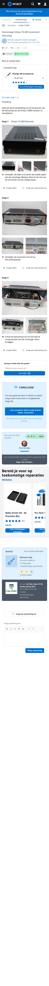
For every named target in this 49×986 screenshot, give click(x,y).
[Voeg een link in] (19, 629)
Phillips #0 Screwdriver (23, 73)
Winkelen (7, 479)
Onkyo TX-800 (24, 25)
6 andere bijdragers (29, 40)
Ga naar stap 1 (9, 97)
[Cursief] (11, 629)
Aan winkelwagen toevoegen (31, 87)
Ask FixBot (23, 373)
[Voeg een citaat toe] (23, 629)
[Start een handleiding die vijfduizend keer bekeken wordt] (32, 572)
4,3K (6, 48)
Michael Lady (12, 40)
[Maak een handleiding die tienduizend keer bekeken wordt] (27, 572)
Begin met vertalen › (24, 462)
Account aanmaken (24, 13)
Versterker (12, 25)
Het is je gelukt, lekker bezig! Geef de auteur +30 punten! (25, 411)
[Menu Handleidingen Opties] (46, 19)
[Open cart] (39, 4)
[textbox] (24, 639)
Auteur (9, 551)
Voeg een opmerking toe (24, 362)
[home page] (15, 4)
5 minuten (8, 54)
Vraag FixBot (11, 188)
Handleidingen (21, 19)
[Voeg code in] (15, 629)
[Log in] (45, 4)
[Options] (3, 25)
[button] (32, 4)
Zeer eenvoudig (22, 54)
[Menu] (3, 4)
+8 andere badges (26, 575)
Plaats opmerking (34, 650)
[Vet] (7, 629)
